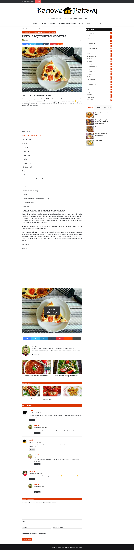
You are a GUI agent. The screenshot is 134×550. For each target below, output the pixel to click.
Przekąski (89, 53)
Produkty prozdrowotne (67, 23)
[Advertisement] (52, 119)
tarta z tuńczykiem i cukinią (32, 135)
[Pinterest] (36, 354)
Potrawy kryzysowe (91, 82)
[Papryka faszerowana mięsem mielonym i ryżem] (52, 391)
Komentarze (107, 107)
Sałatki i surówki (91, 46)
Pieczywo (89, 69)
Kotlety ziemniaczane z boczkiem (72, 398)
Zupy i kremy (90, 51)
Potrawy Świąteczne (92, 48)
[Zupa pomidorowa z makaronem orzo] (90, 115)
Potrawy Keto (90, 99)
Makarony (89, 74)
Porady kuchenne (91, 71)
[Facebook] (33, 354)
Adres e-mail (25, 527)
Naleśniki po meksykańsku (29, 398)
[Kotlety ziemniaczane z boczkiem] (73, 391)
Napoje (88, 92)
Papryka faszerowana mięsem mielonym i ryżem (50, 398)
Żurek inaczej (98, 140)
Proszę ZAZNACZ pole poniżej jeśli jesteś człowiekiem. (34, 533)
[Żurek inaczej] (90, 143)
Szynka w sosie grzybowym (102, 126)
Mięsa (88, 35)
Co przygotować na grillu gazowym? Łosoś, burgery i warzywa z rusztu (102, 121)
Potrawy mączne (34, 28)
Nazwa (24, 521)
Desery (88, 76)
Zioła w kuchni (90, 97)
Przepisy (36, 23)
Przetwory (89, 94)
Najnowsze (90, 107)
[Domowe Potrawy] (67, 10)
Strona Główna (26, 28)
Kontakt (81, 23)
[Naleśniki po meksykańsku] (31, 391)
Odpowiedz (32, 420)
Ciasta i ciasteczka (91, 40)
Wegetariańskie (91, 33)
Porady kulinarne (48, 23)
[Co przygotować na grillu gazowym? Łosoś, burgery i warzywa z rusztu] (90, 122)
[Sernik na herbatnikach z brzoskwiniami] (90, 136)
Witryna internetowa (58, 527)
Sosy (88, 89)
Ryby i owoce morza (40, 32)
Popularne (98, 107)
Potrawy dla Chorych (92, 84)
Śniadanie (89, 38)
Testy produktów (91, 79)
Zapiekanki (52, 32)
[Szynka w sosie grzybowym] (90, 129)
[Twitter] (35, 354)
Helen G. (26, 40)
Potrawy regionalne (92, 66)
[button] (52, 310)
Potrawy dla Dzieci (91, 56)
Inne (88, 87)
